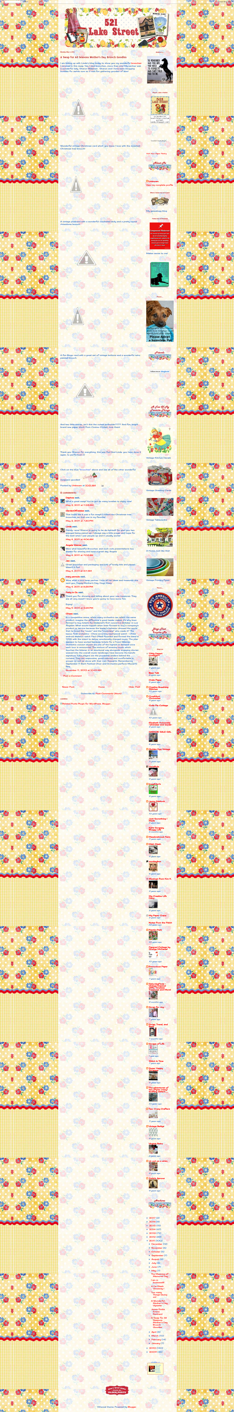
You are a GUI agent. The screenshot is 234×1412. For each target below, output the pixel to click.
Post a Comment (72, 676)
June (154, 1267)
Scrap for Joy (156, 1007)
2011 (152, 1240)
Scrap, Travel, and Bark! (158, 1025)
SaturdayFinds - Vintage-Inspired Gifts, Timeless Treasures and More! (160, 987)
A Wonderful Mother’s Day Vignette (159, 1303)
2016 (152, 1221)
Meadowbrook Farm (159, 837)
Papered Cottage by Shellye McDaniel (159, 948)
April (154, 1332)
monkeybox (155, 861)
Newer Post (68, 687)
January (156, 1343)
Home (101, 687)
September (157, 1255)
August (155, 1259)
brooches (136, 63)
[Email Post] (102, 485)
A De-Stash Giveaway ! (157, 1287)
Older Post (134, 687)
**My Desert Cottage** (155, 654)
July (154, 1263)
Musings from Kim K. (160, 879)
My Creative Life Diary (158, 897)
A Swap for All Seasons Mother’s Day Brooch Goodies (159, 1322)
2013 (152, 1233)
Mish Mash (155, 844)
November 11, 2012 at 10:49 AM (83, 670)
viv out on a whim (158, 1161)
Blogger (132, 1407)
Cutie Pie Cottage (158, 705)
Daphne (70, 497)
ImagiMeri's (155, 784)
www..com (155, 1362)
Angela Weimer (74, 545)
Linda (69, 526)
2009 (153, 1352)
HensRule (154, 766)
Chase (69, 613)
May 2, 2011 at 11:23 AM (79, 505)
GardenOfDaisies (75, 510)
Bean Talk (154, 673)
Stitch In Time (156, 1061)
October (156, 1251)
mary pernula (73, 576)
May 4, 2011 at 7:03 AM (79, 555)
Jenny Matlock (157, 801)
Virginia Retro (156, 1143)
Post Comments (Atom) (109, 693)
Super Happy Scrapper (156, 1069)
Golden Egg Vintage (159, 749)
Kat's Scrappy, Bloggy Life (156, 829)
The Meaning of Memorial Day (159, 1275)
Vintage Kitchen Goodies (158, 1369)
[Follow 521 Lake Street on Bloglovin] (160, 372)
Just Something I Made (158, 819)
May (154, 1270)
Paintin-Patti (155, 930)
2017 (152, 1218)
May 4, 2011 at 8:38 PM (79, 586)
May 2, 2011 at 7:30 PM (79, 521)
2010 (153, 1348)
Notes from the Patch (160, 922)
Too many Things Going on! (159, 1294)
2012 (152, 1237)
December (157, 1244)
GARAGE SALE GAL (160, 732)
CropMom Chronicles (154, 697)
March (155, 1336)
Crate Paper (155, 680)
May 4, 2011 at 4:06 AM (79, 539)
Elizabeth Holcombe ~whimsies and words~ (160, 723)
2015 (152, 1225)
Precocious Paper (158, 966)
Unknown (154, 181)
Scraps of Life (156, 1044)
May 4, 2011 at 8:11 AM (79, 571)
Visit (156, 154)
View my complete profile (159, 185)
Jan (68, 561)
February (156, 1339)
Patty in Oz (72, 592)
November (157, 1248)
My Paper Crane (157, 915)
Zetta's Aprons (157, 1178)
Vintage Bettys (156, 1126)
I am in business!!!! (157, 1281)
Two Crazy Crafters (159, 1109)
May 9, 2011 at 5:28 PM (79, 608)
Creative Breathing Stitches (158, 688)
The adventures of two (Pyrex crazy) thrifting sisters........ (158, 1089)
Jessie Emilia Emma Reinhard (158, 1311)
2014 (152, 1229)
